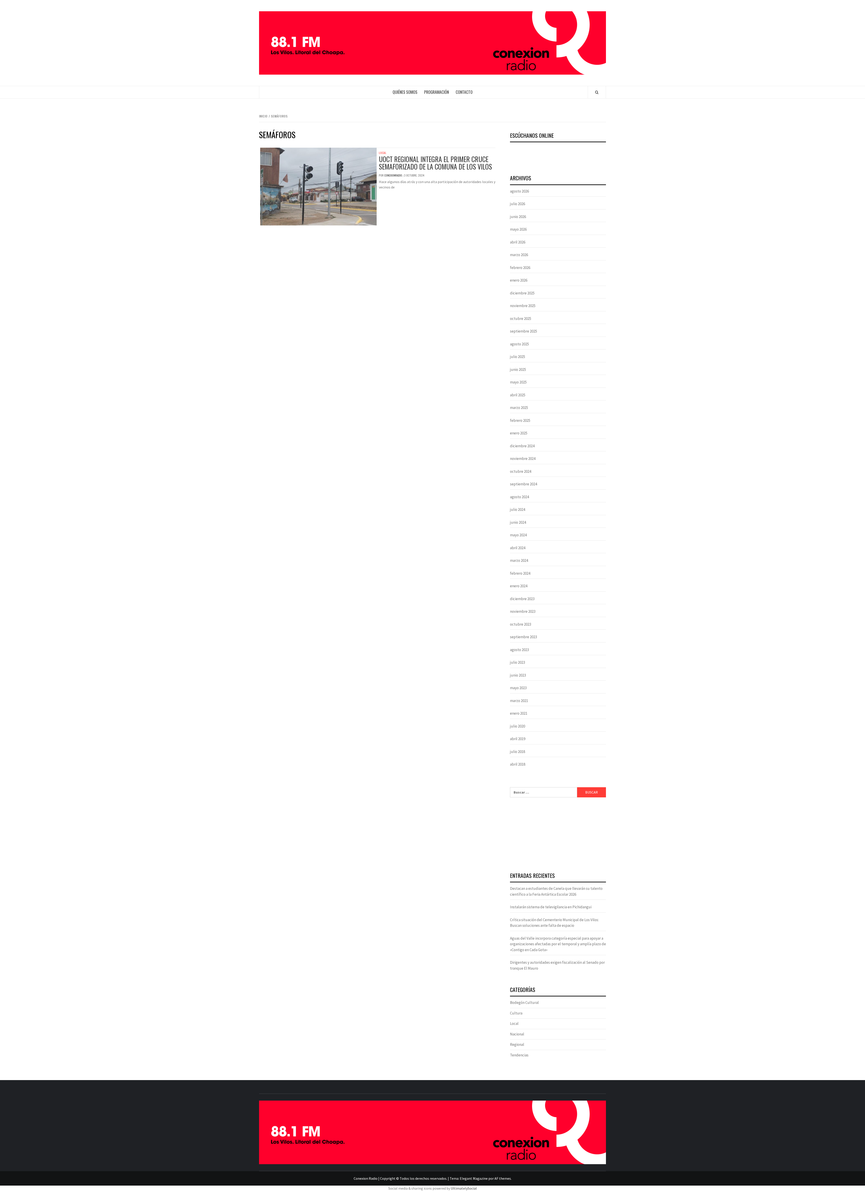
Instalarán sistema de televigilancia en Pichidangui (551, 906)
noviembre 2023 (522, 611)
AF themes (502, 1178)
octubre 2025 (520, 318)
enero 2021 (518, 713)
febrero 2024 (520, 573)
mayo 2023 (518, 687)
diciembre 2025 (522, 293)
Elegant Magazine (474, 1178)
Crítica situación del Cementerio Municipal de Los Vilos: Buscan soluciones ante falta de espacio (554, 922)
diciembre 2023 (522, 598)
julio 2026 (517, 203)
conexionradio (393, 175)
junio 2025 (518, 369)
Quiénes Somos (405, 92)
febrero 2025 (520, 420)
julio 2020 (517, 726)
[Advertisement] (558, 835)
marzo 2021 (519, 700)
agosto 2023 (519, 649)
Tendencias (519, 1055)
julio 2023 (517, 662)
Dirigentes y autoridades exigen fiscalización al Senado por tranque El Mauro (557, 965)
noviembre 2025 (522, 305)
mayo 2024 (518, 534)
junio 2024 (518, 522)
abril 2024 (517, 547)
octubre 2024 (520, 471)
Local (383, 152)
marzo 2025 (519, 407)
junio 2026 (518, 216)
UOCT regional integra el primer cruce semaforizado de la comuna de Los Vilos (435, 163)
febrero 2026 (520, 267)
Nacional (517, 1034)
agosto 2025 (519, 344)
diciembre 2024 (522, 445)
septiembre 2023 (523, 636)
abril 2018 (517, 764)
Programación (436, 92)
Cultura (516, 1013)
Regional (517, 1044)
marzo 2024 (519, 560)
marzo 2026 (519, 254)
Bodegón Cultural (524, 1002)
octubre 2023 (520, 624)
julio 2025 (517, 356)
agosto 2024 (519, 496)
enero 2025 (518, 433)
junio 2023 (518, 675)
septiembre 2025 (523, 331)
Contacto (464, 92)
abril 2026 (517, 242)
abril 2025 (517, 394)
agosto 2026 (519, 191)
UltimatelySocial (464, 1188)
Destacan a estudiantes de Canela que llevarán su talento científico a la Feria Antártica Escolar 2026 (556, 891)
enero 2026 (518, 280)
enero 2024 (518, 585)
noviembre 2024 (522, 458)
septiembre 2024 (523, 484)
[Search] (597, 92)
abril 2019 (517, 738)
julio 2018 (517, 751)
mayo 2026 (518, 229)
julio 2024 (517, 509)
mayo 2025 (518, 382)
